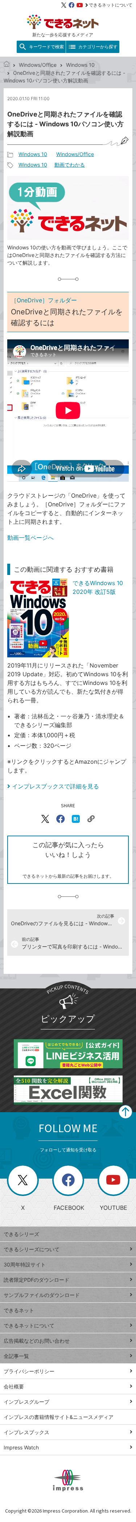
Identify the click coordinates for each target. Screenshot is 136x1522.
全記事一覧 (16, 1356)
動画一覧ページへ (30, 537)
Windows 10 (80, 65)
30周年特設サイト (25, 1264)
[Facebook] (71, 5)
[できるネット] (6, 65)
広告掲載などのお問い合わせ (37, 1341)
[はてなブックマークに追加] (76, 819)
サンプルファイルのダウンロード (42, 1295)
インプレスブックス (26, 1432)
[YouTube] (80, 5)
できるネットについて (110, 5)
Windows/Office (38, 65)
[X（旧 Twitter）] (63, 5)
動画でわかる (69, 165)
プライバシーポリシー (29, 1371)
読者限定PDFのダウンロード (36, 1280)
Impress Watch (21, 1447)
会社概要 (14, 1386)
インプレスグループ (26, 1402)
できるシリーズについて (31, 1249)
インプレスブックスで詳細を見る (55, 786)
